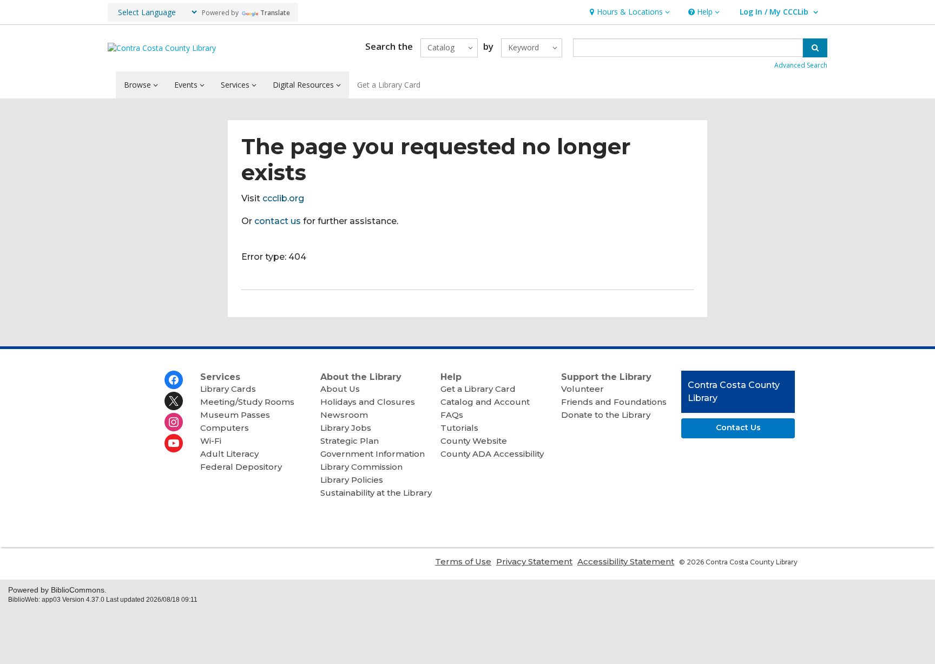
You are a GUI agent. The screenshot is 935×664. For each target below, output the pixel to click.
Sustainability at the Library (376, 493)
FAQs (451, 415)
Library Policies (351, 480)
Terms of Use (463, 561)
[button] (628, 12)
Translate (275, 12)
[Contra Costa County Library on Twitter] (173, 401)
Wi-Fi (210, 441)
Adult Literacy (229, 454)
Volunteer (582, 389)
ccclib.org (283, 198)
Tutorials (459, 428)
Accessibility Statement (625, 561)
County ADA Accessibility (492, 454)
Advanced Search (800, 65)
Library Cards (228, 389)
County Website (473, 441)
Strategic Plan (349, 441)
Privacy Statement (534, 561)
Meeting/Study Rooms (247, 402)
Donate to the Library (605, 415)
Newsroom (344, 415)
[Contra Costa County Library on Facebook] (173, 380)
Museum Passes (235, 415)
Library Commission (361, 467)
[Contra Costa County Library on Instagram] (173, 422)
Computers (224, 428)
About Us (340, 389)
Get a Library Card (388, 85)
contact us (277, 221)
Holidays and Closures (367, 402)
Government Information (372, 454)
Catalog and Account (485, 402)
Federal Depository (241, 467)
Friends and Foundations (614, 402)
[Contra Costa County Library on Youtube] (173, 443)
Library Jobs (345, 428)
